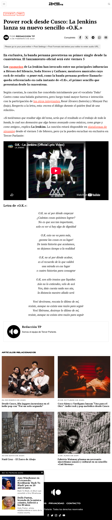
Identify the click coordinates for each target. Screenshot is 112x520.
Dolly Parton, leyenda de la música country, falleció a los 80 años (29, 501)
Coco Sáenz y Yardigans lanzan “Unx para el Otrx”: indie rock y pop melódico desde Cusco (83, 404)
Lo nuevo (9, 14)
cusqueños (16, 66)
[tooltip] (80, 37)
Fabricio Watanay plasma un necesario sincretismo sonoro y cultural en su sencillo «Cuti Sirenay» (82, 461)
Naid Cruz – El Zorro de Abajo (19, 459)
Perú (20, 14)
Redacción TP (25, 36)
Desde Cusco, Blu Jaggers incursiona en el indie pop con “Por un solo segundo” (25, 404)
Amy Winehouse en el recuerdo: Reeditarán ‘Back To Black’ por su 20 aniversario (29, 483)
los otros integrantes (46, 101)
